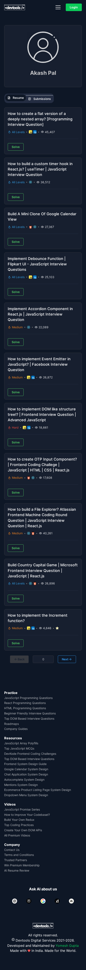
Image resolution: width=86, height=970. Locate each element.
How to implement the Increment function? (37, 618)
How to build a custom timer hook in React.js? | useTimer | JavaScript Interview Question (40, 169)
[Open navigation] (58, 7)
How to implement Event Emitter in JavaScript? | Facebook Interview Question (39, 364)
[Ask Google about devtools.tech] (43, 901)
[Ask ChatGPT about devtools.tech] (14, 901)
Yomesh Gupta (67, 945)
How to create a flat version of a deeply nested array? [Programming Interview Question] (40, 119)
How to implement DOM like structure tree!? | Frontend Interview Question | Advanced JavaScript (42, 414)
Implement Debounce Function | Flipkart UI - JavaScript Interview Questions (37, 264)
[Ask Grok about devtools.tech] (57, 901)
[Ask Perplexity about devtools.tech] (29, 901)
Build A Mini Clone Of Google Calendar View (42, 216)
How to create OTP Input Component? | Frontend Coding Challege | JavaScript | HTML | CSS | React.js (42, 464)
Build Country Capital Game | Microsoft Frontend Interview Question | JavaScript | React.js (43, 570)
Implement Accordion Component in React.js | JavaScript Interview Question (40, 314)
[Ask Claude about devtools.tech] (71, 901)
